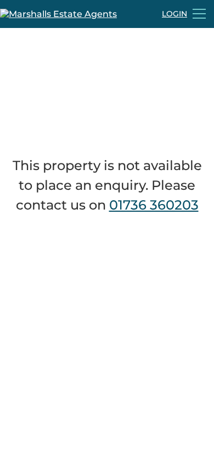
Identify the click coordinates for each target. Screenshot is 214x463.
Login (174, 14)
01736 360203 (154, 205)
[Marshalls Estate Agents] (58, 14)
